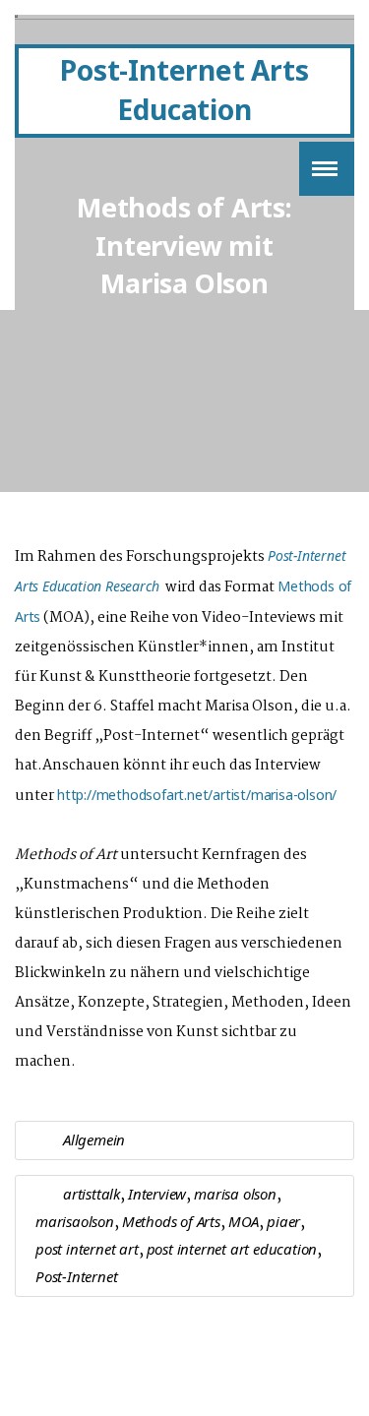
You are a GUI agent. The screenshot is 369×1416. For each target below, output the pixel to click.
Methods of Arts (171, 1221)
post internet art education (232, 1249)
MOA (243, 1221)
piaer (283, 1221)
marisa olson (235, 1193)
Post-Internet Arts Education (184, 89)
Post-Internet (76, 1276)
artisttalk (91, 1193)
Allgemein (94, 1139)
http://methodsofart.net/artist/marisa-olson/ (197, 794)
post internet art (87, 1249)
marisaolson (74, 1221)
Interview (157, 1193)
